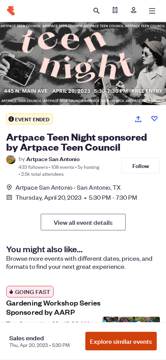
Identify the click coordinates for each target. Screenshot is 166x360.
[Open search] (96, 10)
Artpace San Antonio (53, 158)
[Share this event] (138, 119)
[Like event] (154, 118)
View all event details (83, 222)
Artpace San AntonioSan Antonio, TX (68, 187)
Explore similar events (121, 341)
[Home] (10, 10)
